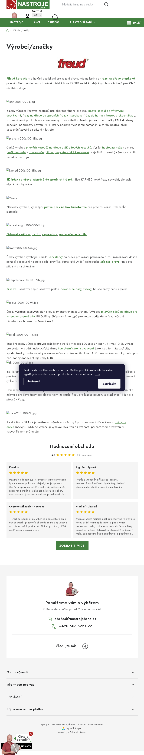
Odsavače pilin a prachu (23, 234)
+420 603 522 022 (75, 626)
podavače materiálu (73, 234)
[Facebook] (85, 646)
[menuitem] (18, 22)
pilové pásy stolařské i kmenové (67, 152)
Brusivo (11, 289)
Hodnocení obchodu (72, 446)
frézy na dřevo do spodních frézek (45, 116)
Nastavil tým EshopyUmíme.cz (72, 732)
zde (97, 374)
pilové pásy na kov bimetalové (65, 207)
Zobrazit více (72, 546)
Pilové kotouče (17, 79)
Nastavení (33, 381)
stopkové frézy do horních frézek (92, 116)
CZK (36, 15)
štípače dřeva (110, 262)
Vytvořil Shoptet (74, 728)
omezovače (36, 152)
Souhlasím (109, 384)
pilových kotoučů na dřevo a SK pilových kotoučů (58, 148)
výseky (87, 289)
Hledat (106, 4)
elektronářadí (125, 116)
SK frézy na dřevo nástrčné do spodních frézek (39, 180)
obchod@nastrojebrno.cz (75, 618)
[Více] (134, 23)
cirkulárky (56, 257)
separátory (49, 234)
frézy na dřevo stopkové (117, 79)
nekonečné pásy (71, 289)
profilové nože (16, 152)
